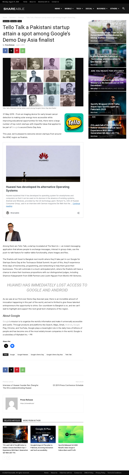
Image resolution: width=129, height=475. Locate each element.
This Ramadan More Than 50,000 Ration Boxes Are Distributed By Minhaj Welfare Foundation (107, 35)
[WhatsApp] (22, 50)
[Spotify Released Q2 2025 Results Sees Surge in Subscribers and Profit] (70, 434)
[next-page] (8, 457)
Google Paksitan (23, 354)
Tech (78, 8)
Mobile (68, 8)
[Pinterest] (16, 50)
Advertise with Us (43, 2)
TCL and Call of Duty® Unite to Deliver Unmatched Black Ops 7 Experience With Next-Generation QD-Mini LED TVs (106, 129)
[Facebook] (5, 50)
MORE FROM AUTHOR (32, 421)
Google (15, 127)
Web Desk (94, 41)
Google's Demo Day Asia (55, 354)
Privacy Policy (100, 473)
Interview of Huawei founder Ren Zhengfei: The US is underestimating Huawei (21, 386)
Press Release (9, 45)
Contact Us (55, 2)
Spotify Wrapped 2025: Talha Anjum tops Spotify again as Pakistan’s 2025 (105, 107)
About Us (33, 2)
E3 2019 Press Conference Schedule (68, 385)
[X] (11, 50)
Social (89, 8)
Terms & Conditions (114, 473)
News (57, 8)
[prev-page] (4, 457)
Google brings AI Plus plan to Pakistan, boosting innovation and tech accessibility (41, 447)
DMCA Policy (88, 473)
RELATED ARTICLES (12, 421)
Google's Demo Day (37, 354)
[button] (123, 9)
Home (25, 2)
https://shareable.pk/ (27, 403)
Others (113, 8)
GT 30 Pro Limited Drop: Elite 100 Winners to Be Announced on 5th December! (107, 83)
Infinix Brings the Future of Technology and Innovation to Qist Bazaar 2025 (105, 59)
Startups (21, 17)
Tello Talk (68, 354)
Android (68, 325)
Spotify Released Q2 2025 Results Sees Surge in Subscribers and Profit (68, 447)
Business (101, 8)
